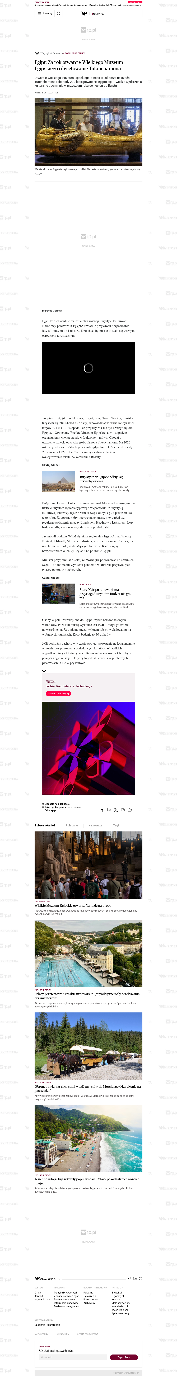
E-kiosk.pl (117, 1292)
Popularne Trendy (75, 53)
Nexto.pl (116, 1299)
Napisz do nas (42, 1299)
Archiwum (89, 1303)
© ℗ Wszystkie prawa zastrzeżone (61, 807)
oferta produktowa (87, 1334)
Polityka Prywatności (65, 1292)
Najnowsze (95, 825)
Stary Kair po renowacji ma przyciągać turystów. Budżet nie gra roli (105, 594)
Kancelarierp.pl (120, 1306)
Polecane (72, 825)
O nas (38, 1292)
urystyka (98, 13)
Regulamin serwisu (64, 1299)
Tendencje (58, 53)
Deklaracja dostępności (66, 1306)
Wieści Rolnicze (120, 1310)
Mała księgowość (121, 1303)
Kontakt (39, 1296)
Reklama (88, 1292)
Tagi (116, 825)
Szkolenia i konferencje (47, 1324)
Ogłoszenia (89, 1296)
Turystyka (46, 53)
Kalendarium (62, 1334)
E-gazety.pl (118, 1296)
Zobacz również (45, 825)
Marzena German (52, 310)
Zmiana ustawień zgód (66, 1296)
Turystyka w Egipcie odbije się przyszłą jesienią (101, 479)
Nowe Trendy (85, 584)
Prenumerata (90, 1299)
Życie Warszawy (120, 1313)
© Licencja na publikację (56, 804)
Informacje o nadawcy (66, 1303)
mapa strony (41, 1334)
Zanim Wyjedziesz (43, 902)
